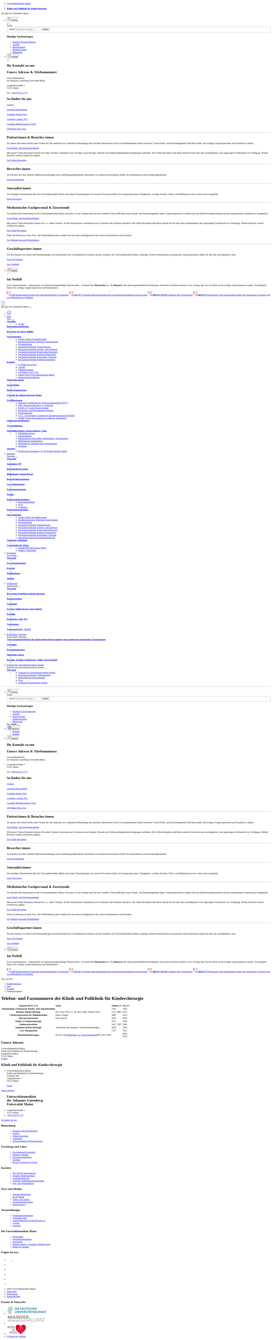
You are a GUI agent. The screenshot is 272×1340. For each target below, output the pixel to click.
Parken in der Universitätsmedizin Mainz (36, 375)
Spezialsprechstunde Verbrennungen (34, 347)
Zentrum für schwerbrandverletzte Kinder (36, 672)
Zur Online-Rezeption (16, 160)
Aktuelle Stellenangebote (23, 1176)
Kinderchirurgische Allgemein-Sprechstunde (38, 342)
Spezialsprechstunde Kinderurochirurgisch (37, 354)
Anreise (10, 105)
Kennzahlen (17, 1237)
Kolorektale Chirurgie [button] (16, 634)
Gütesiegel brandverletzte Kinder (33, 683)
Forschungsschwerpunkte (23, 1152)
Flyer (20, 504)
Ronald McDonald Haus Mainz (32, 548)
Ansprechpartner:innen (22, 1202)
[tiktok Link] (9, 1284)
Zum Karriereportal (15, 179)
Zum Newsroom (14, 199)
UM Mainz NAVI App (28, 372)
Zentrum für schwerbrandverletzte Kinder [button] (25, 665)
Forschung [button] (11, 553)
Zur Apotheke (13, 264)
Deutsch (16, 731)
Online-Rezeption (20, 1136)
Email (9, 1086)
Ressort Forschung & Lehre (24, 1162)
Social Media (18, 1197)
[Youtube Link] (10, 1269)
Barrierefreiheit (13, 1296)
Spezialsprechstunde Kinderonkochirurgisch (38, 352)
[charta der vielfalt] (16, 1336)
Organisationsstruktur (22, 1239)
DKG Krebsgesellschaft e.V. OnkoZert (35, 405)
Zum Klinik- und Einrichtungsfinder (23, 148)
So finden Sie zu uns (27, 364)
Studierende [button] (12, 583)
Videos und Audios (21, 1199)
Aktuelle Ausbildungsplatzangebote (28, 1181)
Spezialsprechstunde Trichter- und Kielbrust (37, 349)
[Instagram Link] (9, 1274)
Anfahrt (15, 44)
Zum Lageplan (7, 1090)
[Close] (8, 23)
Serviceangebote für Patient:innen (27, 1141)
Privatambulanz (25, 344)
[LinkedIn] (9, 1265)
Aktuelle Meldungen (21, 1194)
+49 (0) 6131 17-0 (19, 93)
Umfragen (22, 507)
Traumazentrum (25, 413)
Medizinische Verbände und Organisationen (37, 443)
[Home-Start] (9, 314)
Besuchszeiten (18, 47)
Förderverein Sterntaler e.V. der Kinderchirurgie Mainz (42, 451)
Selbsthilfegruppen (26, 433)
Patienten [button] (11, 454)
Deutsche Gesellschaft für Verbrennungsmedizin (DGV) (43, 403)
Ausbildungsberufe (20, 1178)
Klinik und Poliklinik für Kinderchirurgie (27, 8)
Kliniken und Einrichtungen (24, 1131)
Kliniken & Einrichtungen (24, 42)
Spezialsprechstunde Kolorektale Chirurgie (37, 357)
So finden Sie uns (9, 1120)
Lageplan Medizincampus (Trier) (21, 124)
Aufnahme (17, 1138)
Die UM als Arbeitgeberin (24, 1173)
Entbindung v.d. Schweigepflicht (81, 1035)
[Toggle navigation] (30, 307)
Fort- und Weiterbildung (23, 1183)
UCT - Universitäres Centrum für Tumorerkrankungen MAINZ (46, 415)
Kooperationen (24, 436)
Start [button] (9, 316)
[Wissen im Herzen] (17, 1334)
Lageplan (16, 1225)
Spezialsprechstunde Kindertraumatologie (36, 359)
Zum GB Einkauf (15, 259)
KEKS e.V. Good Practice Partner (33, 408)
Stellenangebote (19, 49)
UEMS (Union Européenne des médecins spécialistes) (42, 418)
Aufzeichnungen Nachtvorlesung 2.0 (28, 1220)
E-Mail (4, 1059)
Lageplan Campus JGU (17, 119)
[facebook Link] (9, 1279)
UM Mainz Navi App (16, 129)
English (15, 734)
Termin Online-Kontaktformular (32, 339)
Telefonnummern (25, 370)
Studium (16, 1160)
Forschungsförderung (22, 1157)
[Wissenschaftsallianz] (26, 1323)
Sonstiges (22, 446)
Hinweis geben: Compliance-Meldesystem (31, 1244)
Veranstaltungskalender (22, 1215)
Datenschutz (12, 1294)
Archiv (21, 324)
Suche (9, 25)
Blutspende (17, 52)
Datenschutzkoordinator (29, 377)
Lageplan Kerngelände (17, 109)
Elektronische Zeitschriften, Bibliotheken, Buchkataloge (43, 438)
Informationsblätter (26, 502)
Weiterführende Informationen (31, 678)
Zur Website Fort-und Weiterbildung (23, 240)
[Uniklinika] (26, 1313)
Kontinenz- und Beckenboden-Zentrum (35, 410)
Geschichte (17, 1242)
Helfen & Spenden (20, 1247)
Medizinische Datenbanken (30, 441)
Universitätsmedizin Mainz (19, 3)
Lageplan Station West (17, 114)
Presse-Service (19, 1204)
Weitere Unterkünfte (27, 550)
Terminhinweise (19, 1218)
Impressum (12, 1291)
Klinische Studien (20, 1155)
